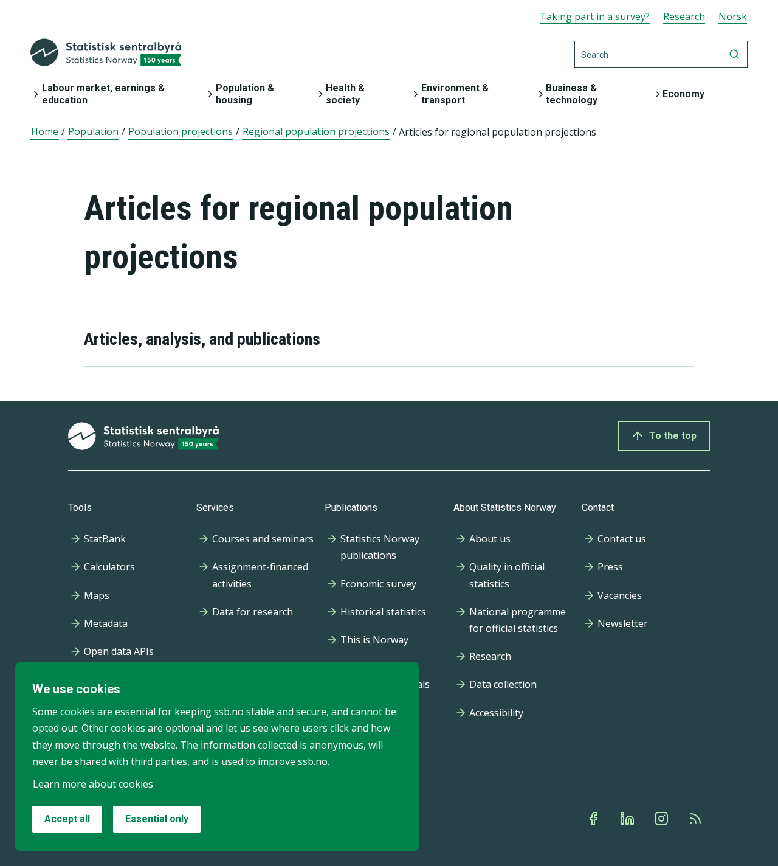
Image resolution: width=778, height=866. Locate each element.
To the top (673, 436)
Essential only (156, 819)
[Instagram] (662, 818)
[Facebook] (594, 818)
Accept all (67, 819)
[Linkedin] (628, 818)
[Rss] (696, 818)
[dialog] (217, 756)
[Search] (734, 54)
